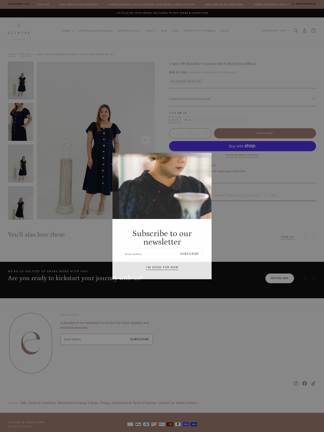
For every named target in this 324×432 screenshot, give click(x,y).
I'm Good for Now (162, 267)
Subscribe (189, 254)
